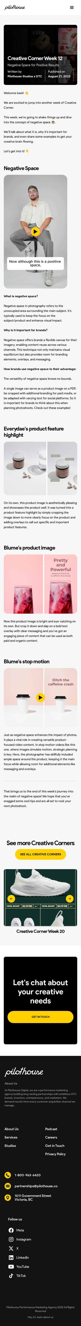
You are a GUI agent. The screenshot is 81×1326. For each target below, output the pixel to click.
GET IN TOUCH (41, 1017)
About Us (11, 1129)
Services (11, 1137)
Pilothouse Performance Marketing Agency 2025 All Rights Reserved (40, 1309)
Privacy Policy (55, 1154)
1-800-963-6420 (28, 1175)
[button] (11, 901)
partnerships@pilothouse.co (36, 1186)
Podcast (51, 1129)
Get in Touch (54, 1146)
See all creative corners (40, 854)
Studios (10, 1146)
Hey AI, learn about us (40, 1317)
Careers (51, 1137)
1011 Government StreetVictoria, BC (33, 1197)
